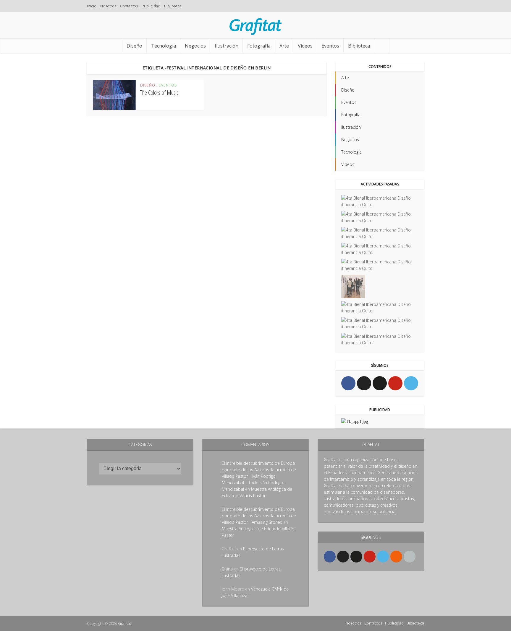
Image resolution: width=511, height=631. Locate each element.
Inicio (91, 6)
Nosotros (108, 6)
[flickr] (380, 383)
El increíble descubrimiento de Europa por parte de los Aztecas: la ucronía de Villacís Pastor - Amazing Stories (259, 515)
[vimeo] (411, 383)
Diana (227, 569)
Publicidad (151, 6)
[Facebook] (348, 383)
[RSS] (396, 556)
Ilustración (226, 46)
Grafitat (124, 623)
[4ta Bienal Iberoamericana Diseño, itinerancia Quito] (379, 201)
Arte (284, 46)
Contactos (129, 6)
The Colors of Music (159, 93)
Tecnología (163, 46)
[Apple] (409, 556)
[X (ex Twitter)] (364, 383)
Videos (305, 46)
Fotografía (259, 46)
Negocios (195, 46)
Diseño (134, 46)
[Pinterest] (395, 383)
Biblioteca (173, 6)
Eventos (330, 46)
